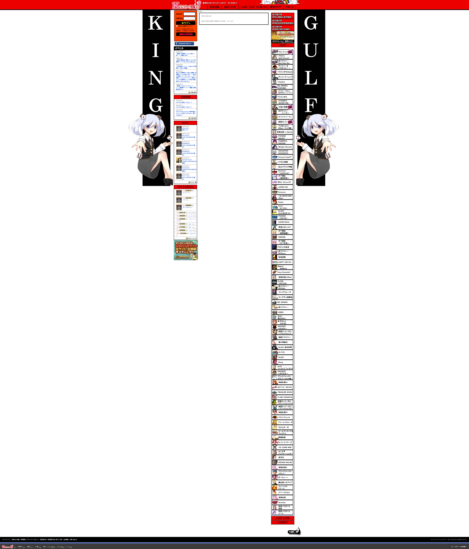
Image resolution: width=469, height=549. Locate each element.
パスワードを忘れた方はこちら (184, 29)
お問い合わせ (73, 539)
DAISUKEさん (186, 143)
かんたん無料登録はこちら (186, 34)
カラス (185, 200)
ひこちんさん (186, 167)
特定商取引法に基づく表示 (55, 539)
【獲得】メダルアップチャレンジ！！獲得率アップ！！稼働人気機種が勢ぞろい (186, 87)
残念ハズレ (185, 130)
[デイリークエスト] (282, 42)
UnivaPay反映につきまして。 (184, 102)
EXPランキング (192, 238)
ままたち (192, 233)
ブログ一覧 (193, 182)
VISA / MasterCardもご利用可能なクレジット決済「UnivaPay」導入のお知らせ (186, 113)
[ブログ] (276, 7)
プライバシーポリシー (33, 539)
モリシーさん (186, 175)
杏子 (190, 227)
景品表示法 (43, 539)
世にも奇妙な (186, 207)
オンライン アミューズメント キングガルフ (187, 5)
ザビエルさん (186, 135)
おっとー (191, 216)
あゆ (190, 224)
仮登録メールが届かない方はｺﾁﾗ (185, 30)
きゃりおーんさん (187, 159)
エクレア (191, 230)
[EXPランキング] (258, 7)
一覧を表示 (193, 92)
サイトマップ (6, 539)
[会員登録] (214, 7)
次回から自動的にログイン (185, 26)
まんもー (185, 192)
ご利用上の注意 (15, 539)
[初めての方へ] (230, 7)
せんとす (191, 212)
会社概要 (66, 539)
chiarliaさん (185, 128)
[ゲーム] (244, 7)
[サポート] (290, 7)
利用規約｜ (24, 539)
